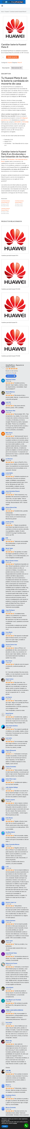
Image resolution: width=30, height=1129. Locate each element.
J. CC (7, 866)
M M (7, 538)
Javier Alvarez (9, 987)
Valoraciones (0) (16, 68)
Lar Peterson (9, 459)
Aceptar (5, 1126)
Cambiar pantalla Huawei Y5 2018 (10, 289)
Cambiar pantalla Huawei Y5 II (9, 255)
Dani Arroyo (9, 661)
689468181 (18, 122)
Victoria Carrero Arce (11, 644)
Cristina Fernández (11, 766)
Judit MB (8, 1070)
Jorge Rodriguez (10, 610)
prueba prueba (10, 521)
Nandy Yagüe (9, 548)
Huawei (7, 11)
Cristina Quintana (10, 920)
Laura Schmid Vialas (11, 953)
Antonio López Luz (11, 902)
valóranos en (10, 376)
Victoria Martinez (10, 392)
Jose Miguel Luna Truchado (13, 1000)
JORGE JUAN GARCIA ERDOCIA (14, 1010)
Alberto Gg (9, 1040)
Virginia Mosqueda (11, 750)
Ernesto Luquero (10, 799)
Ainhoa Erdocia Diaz (11, 507)
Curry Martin (9, 632)
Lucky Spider (9, 473)
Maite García (9, 432)
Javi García (9, 697)
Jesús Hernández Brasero (13, 491)
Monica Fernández (11, 1107)
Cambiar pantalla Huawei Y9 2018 (10, 356)
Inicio (2, 11)
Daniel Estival (9, 713)
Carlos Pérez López (11, 779)
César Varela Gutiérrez (12, 726)
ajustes (15, 1123)
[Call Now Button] (26, 1125)
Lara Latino (9, 738)
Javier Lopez (9, 940)
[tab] (6, 68)
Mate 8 (20, 62)
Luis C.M (8, 402)
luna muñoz (9, 1022)
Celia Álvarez (9, 818)
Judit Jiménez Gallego (12, 787)
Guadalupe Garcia (11, 1095)
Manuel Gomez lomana (12, 560)
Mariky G (8, 1085)
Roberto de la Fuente (11, 963)
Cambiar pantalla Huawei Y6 (9, 322)
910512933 (25, 122)
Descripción (6, 68)
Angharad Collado (11, 379)
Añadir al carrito (12, 57)
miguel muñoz (9, 679)
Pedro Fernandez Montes (12, 844)
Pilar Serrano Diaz (10, 410)
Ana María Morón (10, 832)
